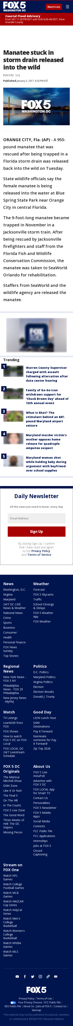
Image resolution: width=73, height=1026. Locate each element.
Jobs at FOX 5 (42, 846)
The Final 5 (10, 795)
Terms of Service (39, 555)
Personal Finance (14, 642)
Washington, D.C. (14, 589)
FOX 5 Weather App (43, 614)
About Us (41, 766)
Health (7, 637)
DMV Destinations (41, 724)
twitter (32, 976)
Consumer (10, 632)
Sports (7, 623)
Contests (39, 826)
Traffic (37, 599)
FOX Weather (42, 621)
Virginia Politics (43, 682)
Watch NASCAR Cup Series (13, 903)
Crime (7, 618)
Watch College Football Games (13, 886)
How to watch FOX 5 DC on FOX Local (15, 739)
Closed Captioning (40, 852)
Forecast (39, 589)
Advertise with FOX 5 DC (42, 782)
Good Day (42, 712)
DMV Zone (10, 786)
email (56, 976)
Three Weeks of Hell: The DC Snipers (13, 823)
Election (38, 687)
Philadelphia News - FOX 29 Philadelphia (13, 689)
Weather (41, 583)
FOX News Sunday (10, 649)
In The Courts (12, 805)
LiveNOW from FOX (13, 724)
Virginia (8, 594)
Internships (40, 841)
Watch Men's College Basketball (11, 922)
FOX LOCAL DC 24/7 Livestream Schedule (14, 752)
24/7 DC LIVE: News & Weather (14, 606)
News (8, 583)
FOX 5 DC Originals (11, 769)
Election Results (43, 692)
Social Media (41, 821)
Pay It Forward (43, 731)
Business (9, 627)
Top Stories (10, 656)
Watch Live (53, 7)
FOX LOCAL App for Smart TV (44, 791)
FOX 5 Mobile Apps (42, 814)
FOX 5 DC (8, 75)
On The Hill (10, 800)
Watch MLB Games (11, 894)
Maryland (9, 599)
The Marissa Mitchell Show (12, 779)
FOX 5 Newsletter (44, 808)
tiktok (48, 976)
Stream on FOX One (12, 867)
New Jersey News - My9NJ (14, 699)
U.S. (18, 75)
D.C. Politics (41, 672)
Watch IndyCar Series (12, 911)
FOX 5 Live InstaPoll (40, 774)
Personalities (41, 803)
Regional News (11, 669)
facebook (25, 976)
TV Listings (10, 718)
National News (13, 613)
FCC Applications (44, 836)
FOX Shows (10, 731)
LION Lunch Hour (44, 718)
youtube (17, 976)
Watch (9, 712)
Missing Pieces (13, 832)
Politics (40, 666)
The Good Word (13, 815)
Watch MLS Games (10, 953)
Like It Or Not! (12, 790)
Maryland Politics (44, 677)
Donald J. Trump (44, 697)
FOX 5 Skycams (43, 594)
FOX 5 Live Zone (14, 810)
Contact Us (40, 798)
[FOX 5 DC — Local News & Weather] (15, 6)
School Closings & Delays (43, 606)
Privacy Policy (40, 551)
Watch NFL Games (10, 877)
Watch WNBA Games (12, 945)
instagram (40, 976)
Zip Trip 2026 (41, 748)
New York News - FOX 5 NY (14, 679)
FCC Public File (42, 831)
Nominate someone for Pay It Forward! (44, 739)
